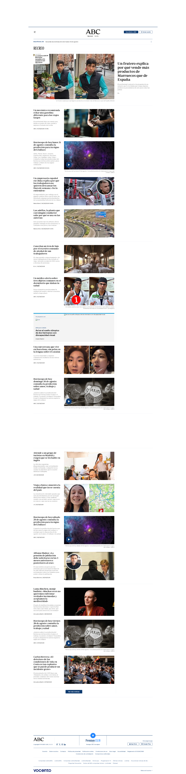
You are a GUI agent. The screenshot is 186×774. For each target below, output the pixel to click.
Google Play (147, 744)
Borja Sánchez (37, 577)
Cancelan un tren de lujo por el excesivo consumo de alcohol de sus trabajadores (46, 250)
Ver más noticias (74, 692)
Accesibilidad (122, 751)
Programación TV (106, 761)
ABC (34, 128)
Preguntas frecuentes (74, 763)
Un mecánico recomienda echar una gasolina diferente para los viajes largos (46, 114)
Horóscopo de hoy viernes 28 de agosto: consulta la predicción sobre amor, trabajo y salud (46, 624)
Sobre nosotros (53, 751)
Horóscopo (96, 761)
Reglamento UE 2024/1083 (135, 751)
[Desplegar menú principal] (34, 32)
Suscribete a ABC (131, 32)
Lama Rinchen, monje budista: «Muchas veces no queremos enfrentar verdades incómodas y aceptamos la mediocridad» (47, 595)
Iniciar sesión (147, 32)
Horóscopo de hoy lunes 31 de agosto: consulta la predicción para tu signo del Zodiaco (47, 146)
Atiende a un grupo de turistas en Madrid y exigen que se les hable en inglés (46, 457)
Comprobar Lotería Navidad (72, 761)
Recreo (38, 48)
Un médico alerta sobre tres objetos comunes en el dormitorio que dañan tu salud (47, 282)
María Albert (37, 203)
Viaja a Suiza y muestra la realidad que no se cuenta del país (46, 487)
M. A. (35, 266)
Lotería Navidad (86, 761)
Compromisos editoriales (102, 754)
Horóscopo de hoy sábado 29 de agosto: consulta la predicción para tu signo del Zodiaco (46, 521)
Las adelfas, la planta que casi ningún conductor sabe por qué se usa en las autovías (46, 214)
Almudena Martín (38, 614)
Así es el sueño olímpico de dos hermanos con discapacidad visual (47, 333)
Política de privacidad (74, 751)
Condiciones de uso (101, 751)
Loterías (127, 761)
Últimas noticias (118, 761)
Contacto (63, 751)
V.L (118, 93)
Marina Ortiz (37, 229)
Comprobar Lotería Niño (46, 761)
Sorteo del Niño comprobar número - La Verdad (97, 763)
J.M (34, 475)
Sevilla (96, 36)
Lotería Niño (58, 761)
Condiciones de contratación (84, 754)
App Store (134, 744)
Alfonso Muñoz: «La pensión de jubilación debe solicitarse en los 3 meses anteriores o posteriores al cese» (45, 558)
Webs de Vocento (146, 770)
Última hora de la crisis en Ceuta (54, 42)
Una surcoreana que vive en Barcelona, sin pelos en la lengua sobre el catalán (46, 349)
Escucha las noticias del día (139, 761)
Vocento (44, 751)
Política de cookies (88, 751)
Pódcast (115, 763)
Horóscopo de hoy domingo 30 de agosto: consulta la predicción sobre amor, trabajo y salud (45, 384)
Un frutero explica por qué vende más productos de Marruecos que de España (133, 71)
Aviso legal (112, 751)
